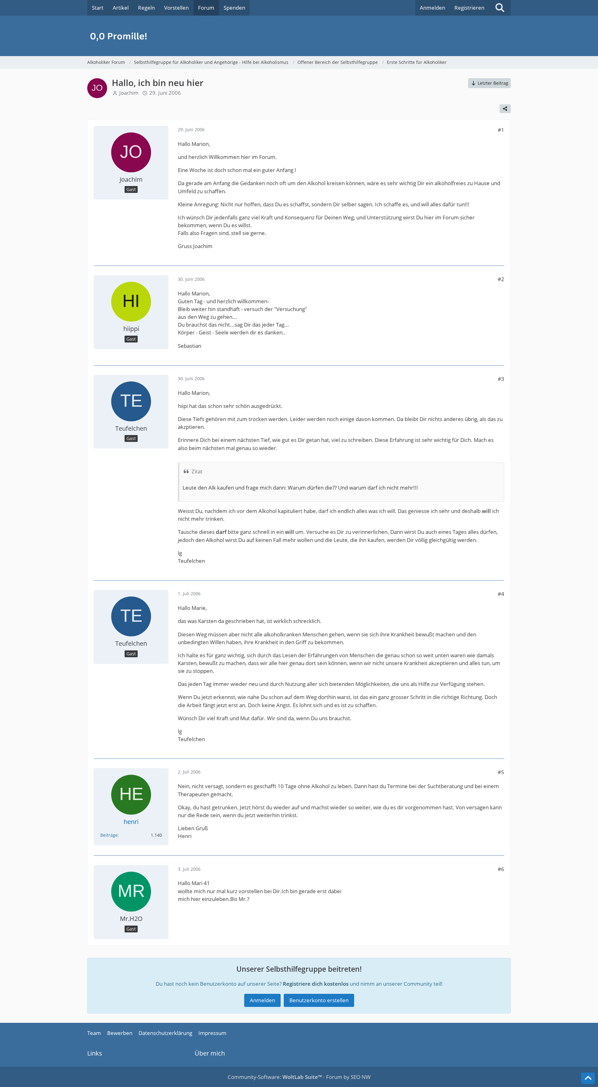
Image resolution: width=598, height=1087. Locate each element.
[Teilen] (505, 108)
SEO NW (361, 1076)
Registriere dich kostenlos (316, 983)
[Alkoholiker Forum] (299, 36)
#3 (501, 378)
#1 (501, 129)
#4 (501, 593)
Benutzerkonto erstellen (319, 1000)
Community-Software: (275, 1076)
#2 (501, 279)
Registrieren (469, 7)
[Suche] (500, 8)
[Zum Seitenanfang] (588, 1078)
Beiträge (109, 835)
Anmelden (432, 7)
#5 (501, 772)
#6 (501, 869)
